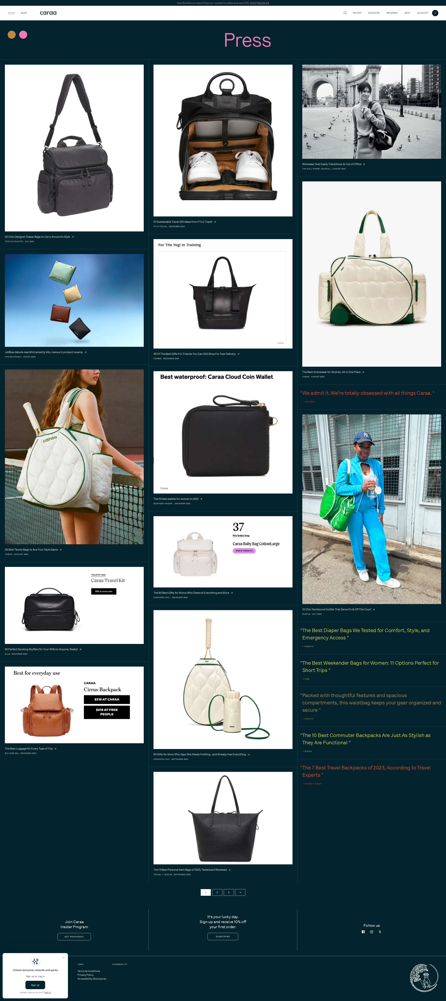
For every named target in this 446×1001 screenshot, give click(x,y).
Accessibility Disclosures (92, 978)
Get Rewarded (74, 936)
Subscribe (223, 936)
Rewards (392, 13)
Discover (374, 12)
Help (407, 12)
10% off (357, 13)
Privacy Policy (86, 974)
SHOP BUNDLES (259, 3)
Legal (81, 964)
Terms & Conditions (89, 971)
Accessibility (119, 964)
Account (422, 13)
